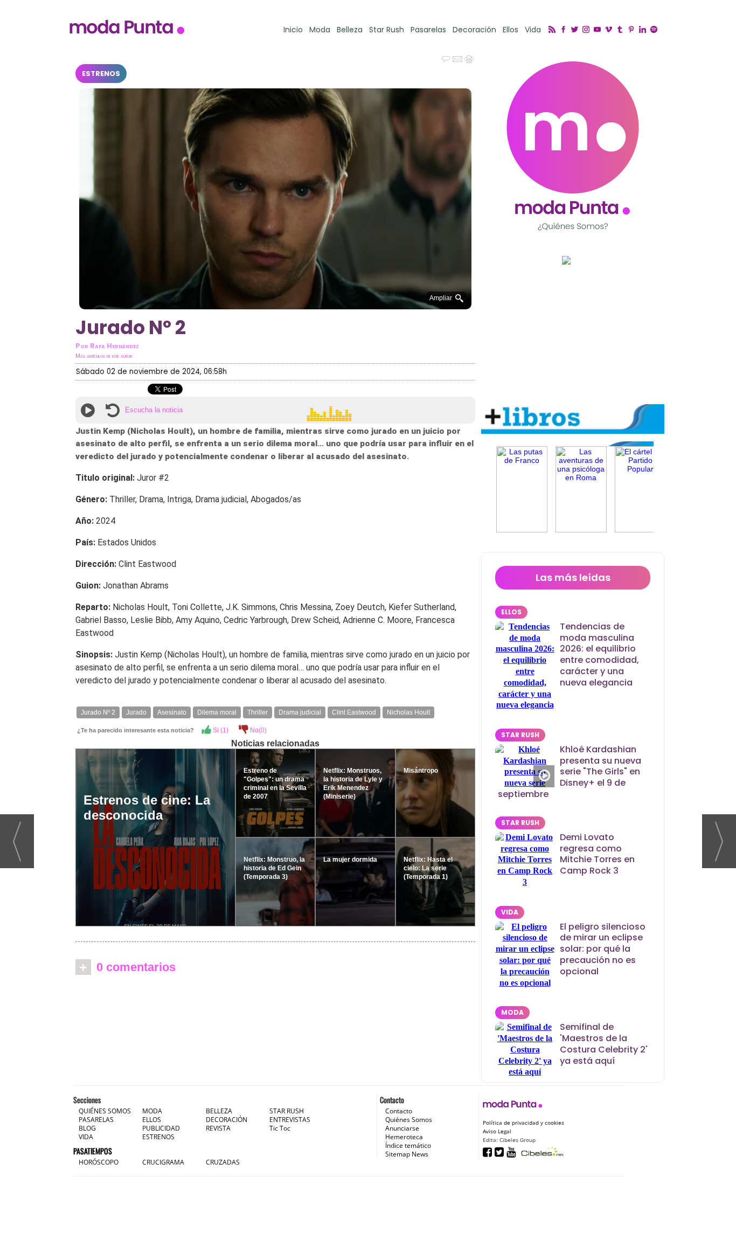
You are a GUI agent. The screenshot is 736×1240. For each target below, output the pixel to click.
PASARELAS (96, 1119)
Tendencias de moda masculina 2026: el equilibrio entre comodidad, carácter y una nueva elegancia (599, 654)
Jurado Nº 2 (98, 712)
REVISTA (218, 1128)
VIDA (509, 912)
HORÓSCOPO (99, 1162)
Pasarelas (428, 30)
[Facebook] (565, 30)
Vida (533, 30)
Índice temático (408, 1145)
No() (257, 730)
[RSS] (553, 30)
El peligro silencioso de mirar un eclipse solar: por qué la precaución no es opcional (602, 949)
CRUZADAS (223, 1162)
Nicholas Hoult (408, 712)
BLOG (87, 1128)
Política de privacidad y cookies (523, 1122)
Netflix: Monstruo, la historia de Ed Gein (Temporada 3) (274, 868)
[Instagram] (587, 30)
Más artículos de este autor (103, 356)
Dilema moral (217, 712)
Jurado (136, 712)
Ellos (510, 30)
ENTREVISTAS (289, 1119)
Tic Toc (279, 1128)
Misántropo (421, 770)
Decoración (474, 30)
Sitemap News (406, 1154)
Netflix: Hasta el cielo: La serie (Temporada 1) (428, 868)
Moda (319, 30)
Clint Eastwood (354, 712)
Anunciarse (402, 1128)
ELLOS (511, 611)
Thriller (257, 712)
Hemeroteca (404, 1136)
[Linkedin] (644, 30)
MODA (512, 1012)
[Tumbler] (621, 30)
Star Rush (386, 30)
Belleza (350, 30)
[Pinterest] (633, 30)
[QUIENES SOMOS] (572, 145)
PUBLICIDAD (161, 1128)
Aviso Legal (497, 1131)
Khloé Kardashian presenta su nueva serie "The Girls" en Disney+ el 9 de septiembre (569, 771)
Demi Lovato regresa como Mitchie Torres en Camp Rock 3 (597, 854)
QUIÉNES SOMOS (105, 1111)
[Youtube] (599, 30)
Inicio (293, 30)
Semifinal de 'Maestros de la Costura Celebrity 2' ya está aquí (604, 1043)
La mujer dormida (350, 859)
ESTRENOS (101, 73)
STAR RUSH (520, 734)
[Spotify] (655, 30)
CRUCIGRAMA (163, 1162)
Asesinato (171, 712)
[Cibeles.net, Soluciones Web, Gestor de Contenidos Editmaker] (541, 1151)
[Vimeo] (610, 30)
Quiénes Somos (408, 1119)
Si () (219, 730)
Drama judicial (300, 712)
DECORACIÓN (226, 1119)
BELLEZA (219, 1111)
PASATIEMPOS (92, 1150)
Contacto (398, 1111)
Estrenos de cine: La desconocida (147, 807)
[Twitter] (576, 30)
